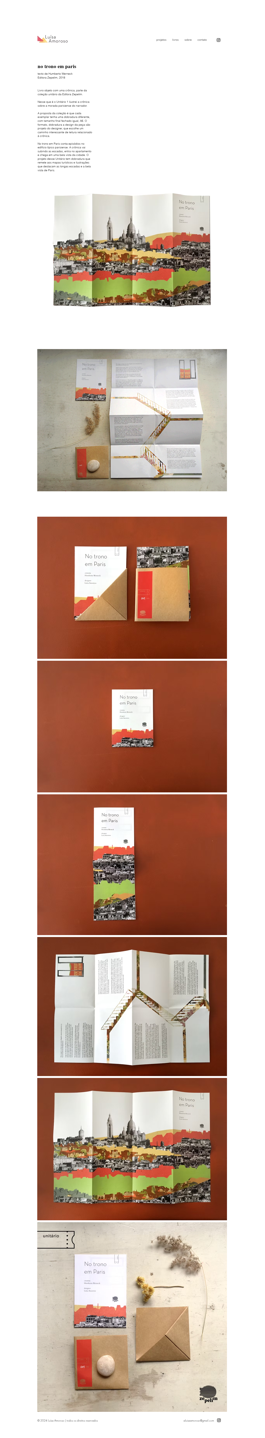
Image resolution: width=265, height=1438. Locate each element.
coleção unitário (48, 94)
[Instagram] (218, 40)
